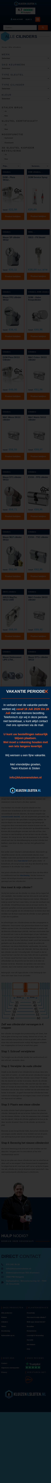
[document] (25, 741)
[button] (46, 691)
